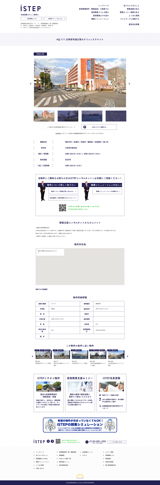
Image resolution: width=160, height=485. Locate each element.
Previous (30, 83)
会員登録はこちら (32, 18)
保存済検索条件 (63, 465)
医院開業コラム (109, 455)
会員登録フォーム (87, 452)
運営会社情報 (134, 24)
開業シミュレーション (100, 19)
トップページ (103, 5)
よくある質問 (134, 15)
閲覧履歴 (61, 455)
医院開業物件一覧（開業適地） (50, 23)
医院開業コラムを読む (100, 12)
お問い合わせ (40, 468)
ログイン (84, 455)
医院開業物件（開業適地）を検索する (94, 9)
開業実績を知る (133, 9)
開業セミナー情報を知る (129, 12)
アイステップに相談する (129, 19)
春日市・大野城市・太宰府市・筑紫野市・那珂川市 (38, 25)
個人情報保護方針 (110, 465)
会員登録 (58, 133)
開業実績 (108, 458)
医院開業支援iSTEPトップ (28, 23)
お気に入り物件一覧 (65, 458)
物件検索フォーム (64, 462)
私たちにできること (131, 5)
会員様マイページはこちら (55, 18)
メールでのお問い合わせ (115, 442)
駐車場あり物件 (40, 54)
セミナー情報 (109, 452)
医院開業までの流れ (101, 15)
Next (129, 83)
